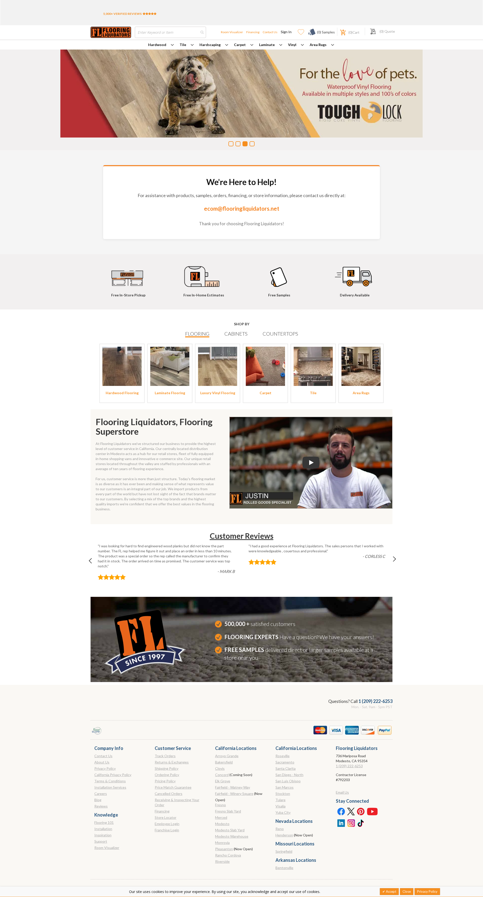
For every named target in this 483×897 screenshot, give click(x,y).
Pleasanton (224, 849)
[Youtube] (372, 811)
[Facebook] (341, 811)
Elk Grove (222, 781)
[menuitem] (161, 45)
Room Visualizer (232, 32)
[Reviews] (149, 14)
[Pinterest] (361, 811)
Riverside (222, 861)
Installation (103, 829)
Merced (221, 817)
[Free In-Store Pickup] (128, 274)
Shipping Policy (166, 768)
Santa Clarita (285, 768)
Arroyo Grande (226, 756)
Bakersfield (224, 762)
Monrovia (222, 842)
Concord (222, 775)
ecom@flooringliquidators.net (241, 208)
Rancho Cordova (228, 855)
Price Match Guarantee (173, 787)
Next (390, 562)
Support (100, 841)
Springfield (283, 851)
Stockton (282, 793)
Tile (183, 44)
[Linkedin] (341, 823)
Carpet (240, 44)
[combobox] (170, 32)
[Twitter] (351, 811)
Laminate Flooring (170, 393)
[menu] (241, 45)
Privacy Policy (105, 768)
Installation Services (110, 787)
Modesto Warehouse (231, 836)
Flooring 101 (104, 822)
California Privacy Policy (112, 775)
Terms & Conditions (110, 781)
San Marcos (284, 787)
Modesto (222, 824)
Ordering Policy (167, 775)
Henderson (284, 835)
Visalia (280, 806)
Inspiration (102, 835)
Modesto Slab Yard (230, 830)
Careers (100, 793)
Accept (390, 891)
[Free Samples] (279, 274)
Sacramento (284, 762)
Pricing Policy (165, 781)
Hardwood (157, 44)
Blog (97, 800)
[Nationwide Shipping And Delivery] (355, 274)
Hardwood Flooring (122, 393)
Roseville (282, 756)
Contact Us (270, 32)
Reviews (101, 806)
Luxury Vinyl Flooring (217, 393)
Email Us (342, 792)
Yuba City (283, 812)
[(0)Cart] (340, 32)
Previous (93, 562)
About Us (101, 762)
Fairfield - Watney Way (232, 787)
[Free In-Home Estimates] (204, 274)
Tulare (280, 800)
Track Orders (165, 756)
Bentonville (284, 868)
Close (407, 891)
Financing (252, 32)
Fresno (220, 805)
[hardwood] (122, 366)
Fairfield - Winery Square (234, 793)
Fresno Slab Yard (228, 811)
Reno (279, 829)
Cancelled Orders (168, 793)
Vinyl (292, 44)
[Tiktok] (361, 823)
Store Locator (165, 817)
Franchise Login (167, 830)
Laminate (267, 44)
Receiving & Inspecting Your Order (177, 802)
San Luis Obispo (288, 781)
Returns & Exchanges (172, 762)
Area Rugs (318, 44)
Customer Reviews (241, 535)
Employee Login (167, 824)
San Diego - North (289, 775)
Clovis (220, 768)
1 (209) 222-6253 (375, 701)
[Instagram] (351, 823)
